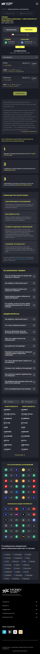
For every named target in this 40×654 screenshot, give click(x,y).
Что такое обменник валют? (15, 325)
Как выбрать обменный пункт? (16, 283)
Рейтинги (5, 605)
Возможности (7, 617)
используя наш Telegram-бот (20, 258)
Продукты (5, 602)
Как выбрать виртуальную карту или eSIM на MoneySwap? (18, 382)
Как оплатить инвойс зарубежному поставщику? (18, 374)
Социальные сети (8, 613)
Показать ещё (19, 455)
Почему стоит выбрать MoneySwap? (18, 368)
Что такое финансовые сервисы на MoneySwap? (18, 361)
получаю (25, 39)
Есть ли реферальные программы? (18, 389)
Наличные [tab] (29, 30)
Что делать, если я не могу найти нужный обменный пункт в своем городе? (17, 305)
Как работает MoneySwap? (15, 346)
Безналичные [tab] (11, 30)
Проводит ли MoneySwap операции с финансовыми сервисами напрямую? (18, 353)
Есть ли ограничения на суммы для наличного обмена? (18, 276)
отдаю (8, 39)
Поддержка (6, 609)
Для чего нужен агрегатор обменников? (15, 339)
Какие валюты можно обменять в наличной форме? (17, 297)
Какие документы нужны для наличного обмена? (16, 289)
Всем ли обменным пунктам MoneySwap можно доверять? (16, 332)
